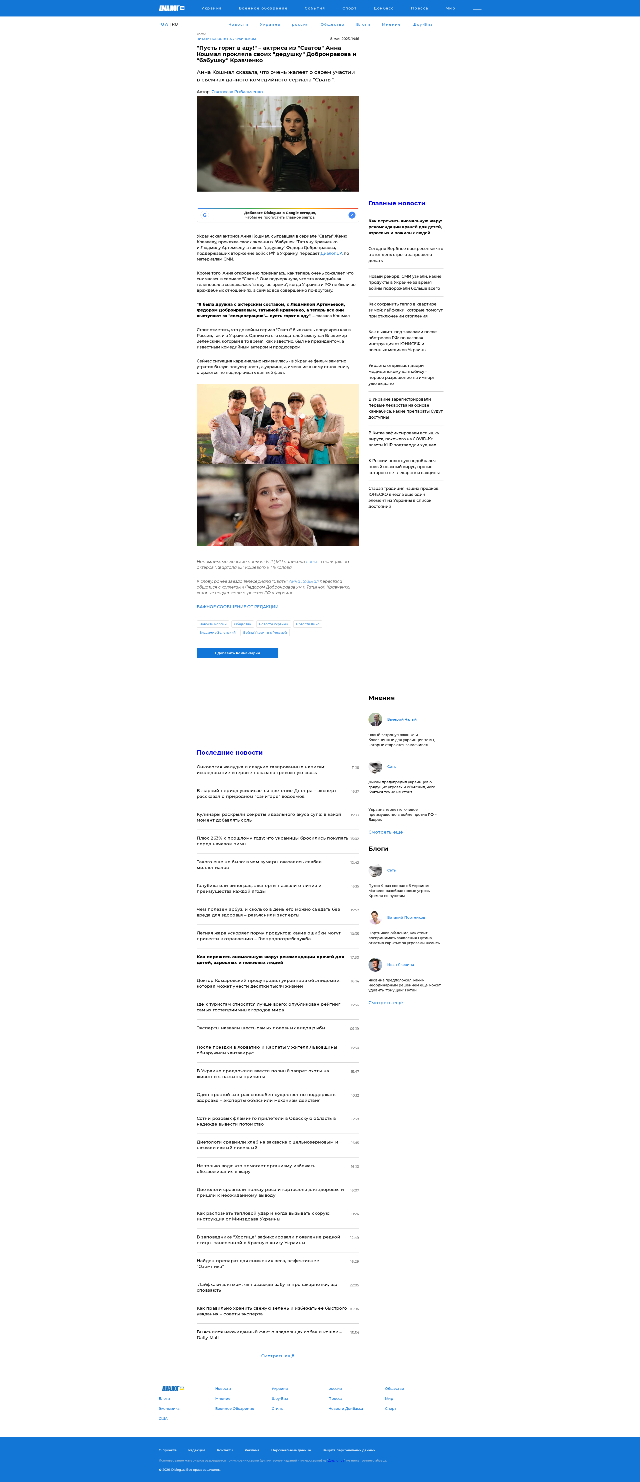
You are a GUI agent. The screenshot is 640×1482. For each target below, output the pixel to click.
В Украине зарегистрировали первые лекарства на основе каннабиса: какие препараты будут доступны (405, 408)
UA (164, 24)
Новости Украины (273, 624)
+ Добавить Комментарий (237, 653)
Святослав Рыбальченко (237, 91)
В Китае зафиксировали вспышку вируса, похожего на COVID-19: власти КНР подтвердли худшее (403, 439)
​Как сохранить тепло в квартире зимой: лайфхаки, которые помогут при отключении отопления (405, 310)
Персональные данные (291, 1450)
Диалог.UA (331, 253)
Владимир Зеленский (218, 632)
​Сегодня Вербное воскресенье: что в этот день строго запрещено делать (405, 254)
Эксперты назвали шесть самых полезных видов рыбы (261, 1027)
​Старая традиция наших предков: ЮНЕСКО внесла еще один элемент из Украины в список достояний (404, 497)
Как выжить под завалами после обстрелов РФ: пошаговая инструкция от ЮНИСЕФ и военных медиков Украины (402, 340)
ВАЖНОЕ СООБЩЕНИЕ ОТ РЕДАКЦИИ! (238, 606)
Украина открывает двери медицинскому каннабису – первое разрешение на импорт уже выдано (401, 374)
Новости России (213, 624)
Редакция (196, 1450)
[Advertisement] (278, 699)
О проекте (167, 1450)
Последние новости (230, 752)
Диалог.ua (336, 1460)
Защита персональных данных (349, 1450)
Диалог (202, 33)
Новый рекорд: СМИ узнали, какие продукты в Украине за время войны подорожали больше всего (405, 282)
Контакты (225, 1450)
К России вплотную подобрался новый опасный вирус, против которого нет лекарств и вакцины (404, 466)
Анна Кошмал (303, 581)
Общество (242, 624)
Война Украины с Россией (265, 632)
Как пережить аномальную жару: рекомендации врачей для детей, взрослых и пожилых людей (405, 227)
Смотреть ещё (277, 1356)
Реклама (252, 1450)
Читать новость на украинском (226, 39)
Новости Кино (308, 624)
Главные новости (397, 203)
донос (311, 561)
